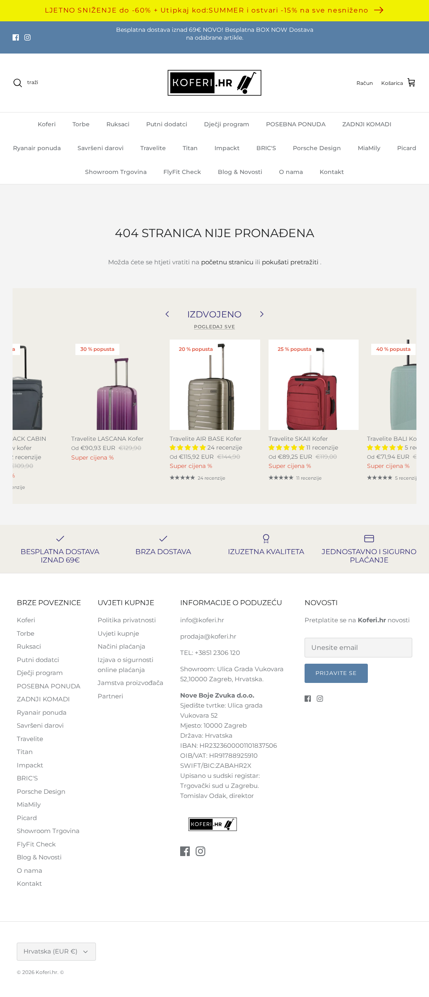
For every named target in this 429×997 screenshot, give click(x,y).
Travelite (153, 148)
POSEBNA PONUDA (296, 124)
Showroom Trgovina (116, 172)
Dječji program (226, 124)
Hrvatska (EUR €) (50, 951)
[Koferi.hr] (214, 83)
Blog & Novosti (240, 172)
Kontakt (332, 172)
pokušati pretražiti (290, 262)
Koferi (47, 124)
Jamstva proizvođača (130, 683)
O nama (291, 172)
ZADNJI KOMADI (366, 124)
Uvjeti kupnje (118, 633)
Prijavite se (336, 673)
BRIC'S (266, 148)
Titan (190, 148)
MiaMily (369, 148)
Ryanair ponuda (37, 148)
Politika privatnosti (127, 620)
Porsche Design (317, 148)
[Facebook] (16, 37)
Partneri (110, 696)
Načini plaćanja (121, 646)
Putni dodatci (166, 124)
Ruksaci (117, 124)
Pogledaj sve (214, 327)
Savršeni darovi (101, 148)
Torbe (81, 124)
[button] (188, 447)
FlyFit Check (182, 172)
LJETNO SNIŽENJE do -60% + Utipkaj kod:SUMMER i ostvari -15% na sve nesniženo (207, 10)
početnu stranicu (227, 262)
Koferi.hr (46, 972)
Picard (406, 148)
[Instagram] (27, 37)
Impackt (227, 148)
